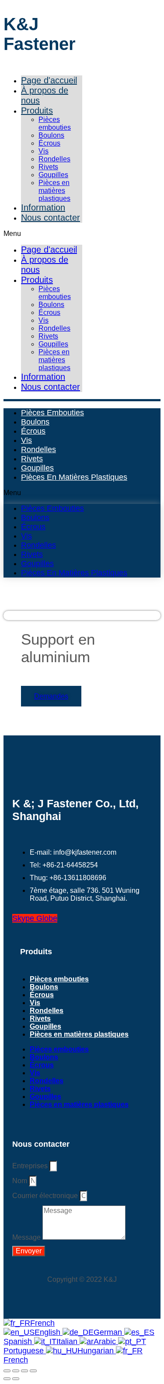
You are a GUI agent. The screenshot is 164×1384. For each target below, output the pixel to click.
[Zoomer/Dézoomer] (6, 1371)
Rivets (48, 167)
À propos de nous (44, 95)
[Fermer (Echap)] (33, 1371)
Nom (20, 1180)
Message (27, 1237)
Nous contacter (50, 217)
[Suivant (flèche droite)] (15, 1378)
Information (43, 207)
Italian (68, 1341)
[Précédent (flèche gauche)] (6, 1378)
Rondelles (54, 159)
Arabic (106, 1341)
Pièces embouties (54, 123)
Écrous (49, 143)
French (42, 1323)
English (49, 1332)
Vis (43, 151)
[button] (42, 234)
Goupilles (53, 174)
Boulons (51, 135)
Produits (37, 110)
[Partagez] (24, 1371)
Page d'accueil (49, 80)
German (109, 1332)
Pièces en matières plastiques (54, 190)
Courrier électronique (46, 1195)
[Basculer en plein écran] (15, 1371)
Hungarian (96, 1350)
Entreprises (30, 1166)
